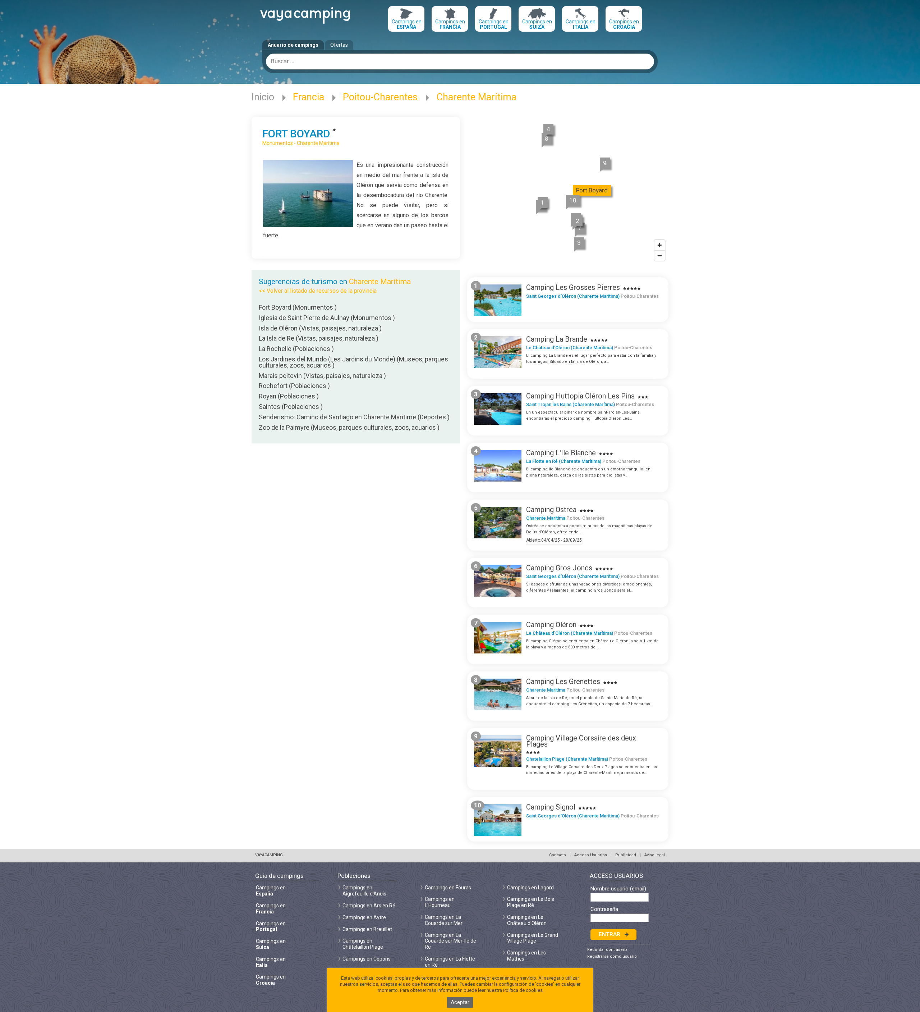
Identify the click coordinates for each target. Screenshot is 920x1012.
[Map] (567, 191)
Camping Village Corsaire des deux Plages (581, 741)
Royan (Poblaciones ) (289, 396)
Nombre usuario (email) (618, 889)
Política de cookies (523, 990)
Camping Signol (550, 807)
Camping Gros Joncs (559, 568)
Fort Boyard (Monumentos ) (298, 307)
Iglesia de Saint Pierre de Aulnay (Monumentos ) (327, 318)
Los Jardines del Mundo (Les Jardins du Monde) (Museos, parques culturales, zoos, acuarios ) (353, 362)
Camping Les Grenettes (563, 681)
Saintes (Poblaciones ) (291, 406)
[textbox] (460, 61)
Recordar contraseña (607, 949)
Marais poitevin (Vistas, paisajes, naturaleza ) (322, 375)
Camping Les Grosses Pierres (573, 287)
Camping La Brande (556, 339)
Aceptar (460, 1002)
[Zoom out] (659, 255)
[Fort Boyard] (308, 225)
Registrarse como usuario (612, 956)
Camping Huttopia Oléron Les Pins (580, 396)
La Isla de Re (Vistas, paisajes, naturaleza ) (318, 338)
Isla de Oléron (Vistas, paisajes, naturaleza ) (320, 328)
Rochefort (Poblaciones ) (294, 385)
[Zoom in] (659, 245)
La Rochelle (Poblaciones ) (296, 348)
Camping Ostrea (551, 509)
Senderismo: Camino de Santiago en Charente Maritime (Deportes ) (354, 417)
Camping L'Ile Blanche (561, 452)
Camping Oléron (551, 624)
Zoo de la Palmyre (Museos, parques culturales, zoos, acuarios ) (349, 427)
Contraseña (604, 909)
